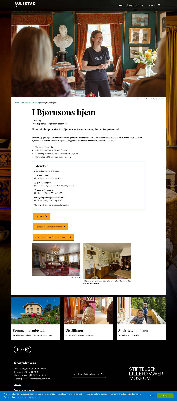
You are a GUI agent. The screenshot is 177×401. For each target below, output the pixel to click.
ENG (121, 5)
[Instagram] (28, 349)
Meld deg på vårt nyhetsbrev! (86, 374)
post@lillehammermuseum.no (35, 378)
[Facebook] (18, 349)
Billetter (151, 5)
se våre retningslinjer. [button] (31, 397)
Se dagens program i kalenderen (48, 227)
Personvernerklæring (24, 390)
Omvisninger (37, 102)
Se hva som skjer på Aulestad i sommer (51, 237)
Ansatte (17, 384)
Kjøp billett (39, 216)
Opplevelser (25, 102)
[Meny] (160, 5)
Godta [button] (165, 396)
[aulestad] (26, 5)
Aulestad (15, 102)
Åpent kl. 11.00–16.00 (136, 5)
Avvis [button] (152, 396)
